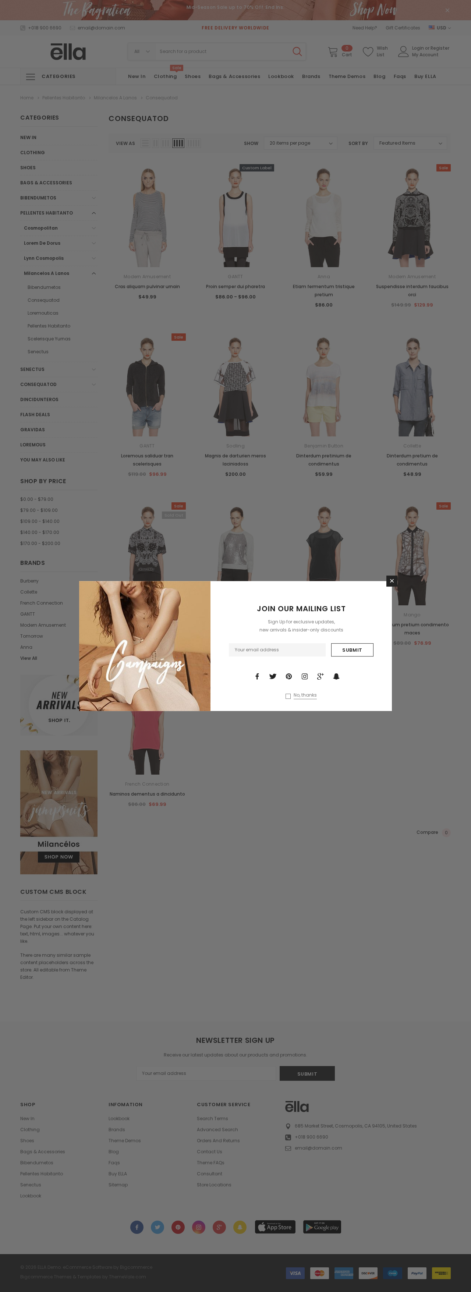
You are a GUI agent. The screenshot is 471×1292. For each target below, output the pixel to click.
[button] (391, 581)
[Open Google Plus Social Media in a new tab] (320, 676)
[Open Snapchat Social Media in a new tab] (336, 676)
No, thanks (305, 695)
